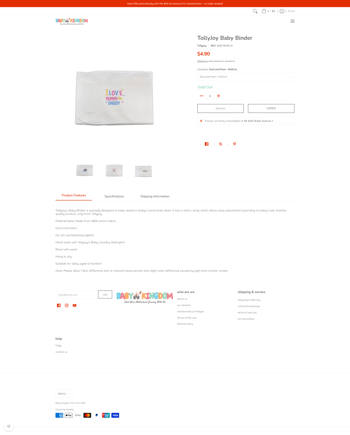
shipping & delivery (249, 299)
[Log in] (282, 11)
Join (105, 294)
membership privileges (190, 311)
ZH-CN (291, 11)
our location (184, 305)
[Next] (170, 94)
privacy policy (246, 318)
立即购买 (271, 108)
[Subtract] (201, 96)
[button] (206, 144)
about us (182, 298)
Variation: (217, 69)
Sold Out (220, 108)
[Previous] (58, 94)
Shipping (202, 61)
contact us (61, 351)
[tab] (73, 196)
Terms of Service (186, 317)
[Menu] (292, 21)
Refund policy (185, 323)
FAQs (58, 345)
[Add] (218, 96)
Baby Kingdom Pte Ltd (66, 402)
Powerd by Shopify (64, 409)
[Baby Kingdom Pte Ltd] (71, 21)
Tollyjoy (201, 45)
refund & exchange (249, 306)
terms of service (247, 312)
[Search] (255, 11)
